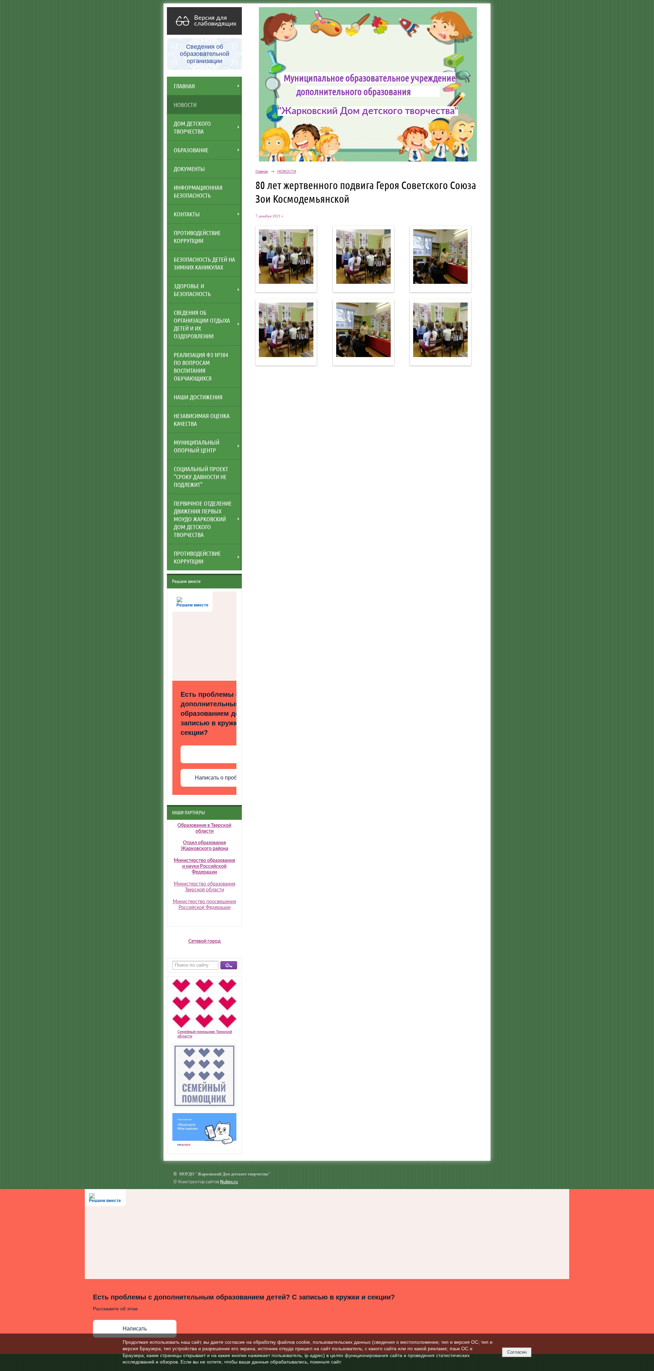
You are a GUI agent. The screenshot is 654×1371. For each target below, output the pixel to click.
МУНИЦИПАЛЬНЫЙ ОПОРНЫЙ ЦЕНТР (196, 446)
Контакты (187, 214)
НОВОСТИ (185, 104)
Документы (189, 168)
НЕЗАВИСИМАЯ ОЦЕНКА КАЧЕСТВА (202, 419)
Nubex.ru (229, 1182)
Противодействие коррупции (197, 557)
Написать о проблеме (222, 778)
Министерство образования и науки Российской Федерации (204, 866)
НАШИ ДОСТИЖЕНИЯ (198, 397)
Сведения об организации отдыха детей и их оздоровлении (202, 324)
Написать (135, 1328)
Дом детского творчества (192, 127)
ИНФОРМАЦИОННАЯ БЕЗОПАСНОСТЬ (198, 191)
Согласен (517, 1352)
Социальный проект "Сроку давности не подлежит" (201, 476)
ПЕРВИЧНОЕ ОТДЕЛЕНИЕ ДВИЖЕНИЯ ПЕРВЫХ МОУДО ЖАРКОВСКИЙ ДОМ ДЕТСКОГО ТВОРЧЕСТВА (203, 518)
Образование (191, 150)
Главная (184, 86)
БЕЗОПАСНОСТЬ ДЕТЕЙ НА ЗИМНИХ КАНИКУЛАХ (204, 263)
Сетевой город (204, 941)
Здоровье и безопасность (192, 289)
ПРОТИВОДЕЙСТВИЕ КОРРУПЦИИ (197, 236)
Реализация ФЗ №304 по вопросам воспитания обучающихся (201, 366)
